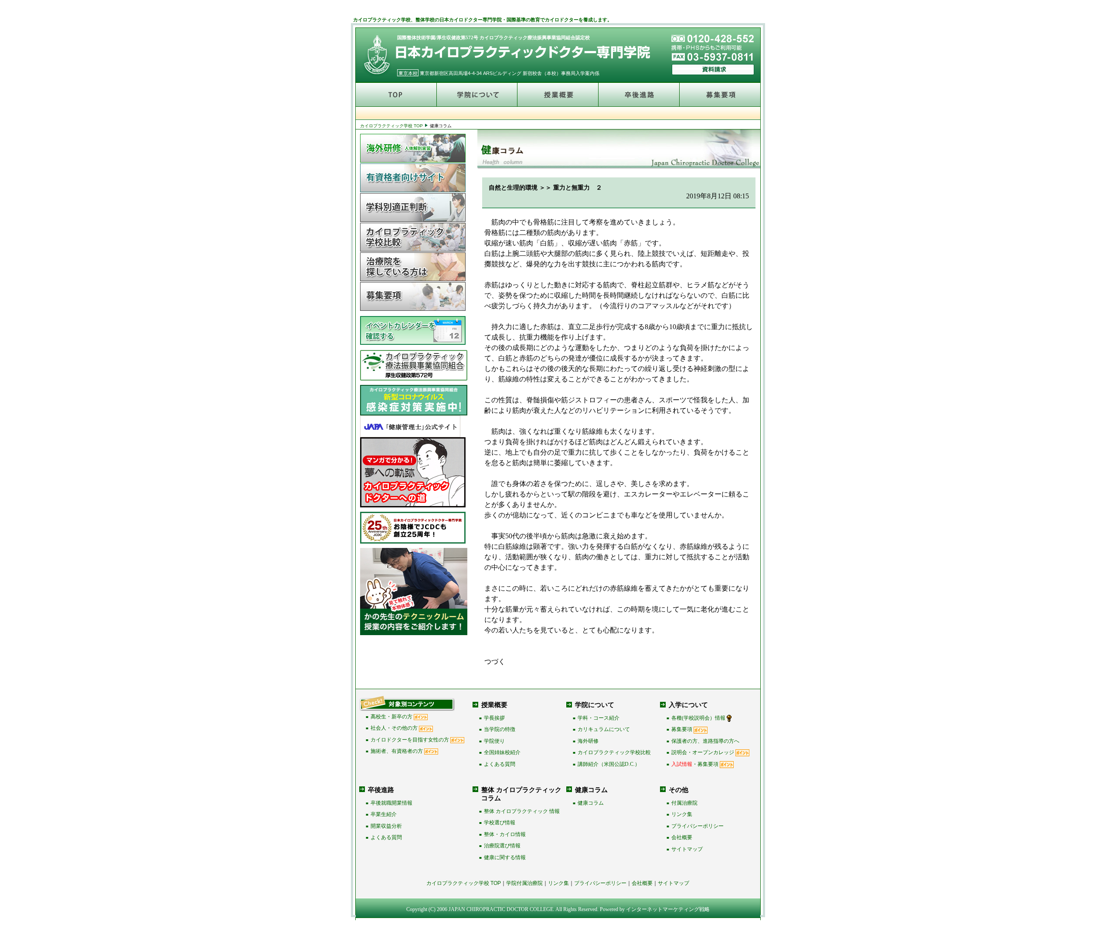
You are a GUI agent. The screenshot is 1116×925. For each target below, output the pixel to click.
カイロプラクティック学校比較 (614, 752)
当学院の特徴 (499, 729)
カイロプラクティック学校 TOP (391, 125)
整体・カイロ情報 (505, 834)
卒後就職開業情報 (391, 803)
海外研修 (588, 741)
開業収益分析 (386, 826)
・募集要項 (694, 764)
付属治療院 (684, 803)
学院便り (494, 741)
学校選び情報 (499, 823)
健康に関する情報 (505, 857)
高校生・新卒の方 (391, 717)
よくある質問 (499, 764)
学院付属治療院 (524, 883)
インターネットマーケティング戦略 (668, 909)
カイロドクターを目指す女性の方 (410, 740)
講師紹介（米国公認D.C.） (609, 764)
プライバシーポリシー (697, 826)
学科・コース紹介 (598, 718)
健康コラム (591, 803)
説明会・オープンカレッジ (702, 752)
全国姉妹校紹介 (502, 752)
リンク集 (681, 814)
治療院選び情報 (502, 846)
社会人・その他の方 (394, 728)
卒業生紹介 (384, 814)
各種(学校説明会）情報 (698, 718)
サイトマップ (687, 849)
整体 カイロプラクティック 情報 (522, 811)
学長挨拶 (494, 718)
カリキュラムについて (604, 729)
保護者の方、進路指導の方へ (705, 741)
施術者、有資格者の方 (397, 751)
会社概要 (681, 837)
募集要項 (681, 729)
